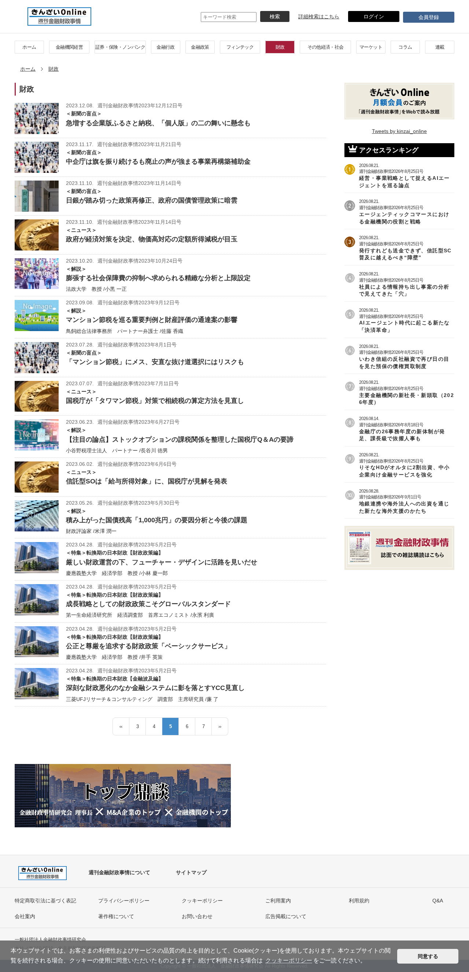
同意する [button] (428, 956)
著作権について (116, 916)
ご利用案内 (278, 901)
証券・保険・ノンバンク (120, 47)
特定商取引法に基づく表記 (45, 901)
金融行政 (165, 47)
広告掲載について (285, 916)
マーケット (370, 47)
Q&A (437, 901)
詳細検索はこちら (318, 16)
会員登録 (428, 17)
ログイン (373, 16)
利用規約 (359, 901)
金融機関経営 (69, 47)
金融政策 (200, 47)
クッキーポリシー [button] (288, 960)
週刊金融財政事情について (119, 872)
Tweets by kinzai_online (399, 131)
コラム (405, 47)
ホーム (29, 47)
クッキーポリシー (202, 901)
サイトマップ (191, 872)
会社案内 (25, 916)
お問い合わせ (197, 916)
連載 (439, 47)
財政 (280, 47)
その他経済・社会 (325, 47)
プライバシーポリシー (123, 901)
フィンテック (240, 47)
